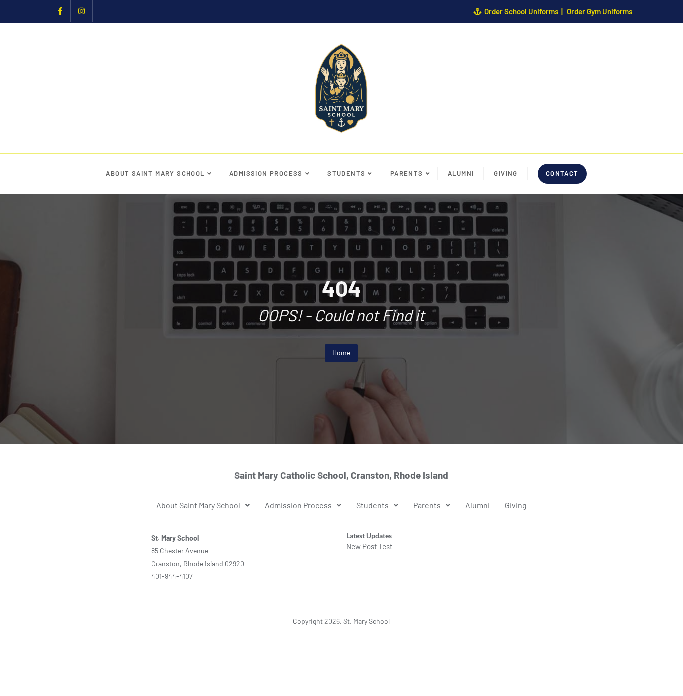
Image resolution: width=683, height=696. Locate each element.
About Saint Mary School (198, 505)
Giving (516, 505)
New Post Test (369, 546)
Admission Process (298, 505)
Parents (427, 505)
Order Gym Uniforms (599, 11)
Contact (562, 173)
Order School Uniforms (521, 11)
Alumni (478, 505)
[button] (203, 505)
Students (372, 505)
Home (341, 352)
